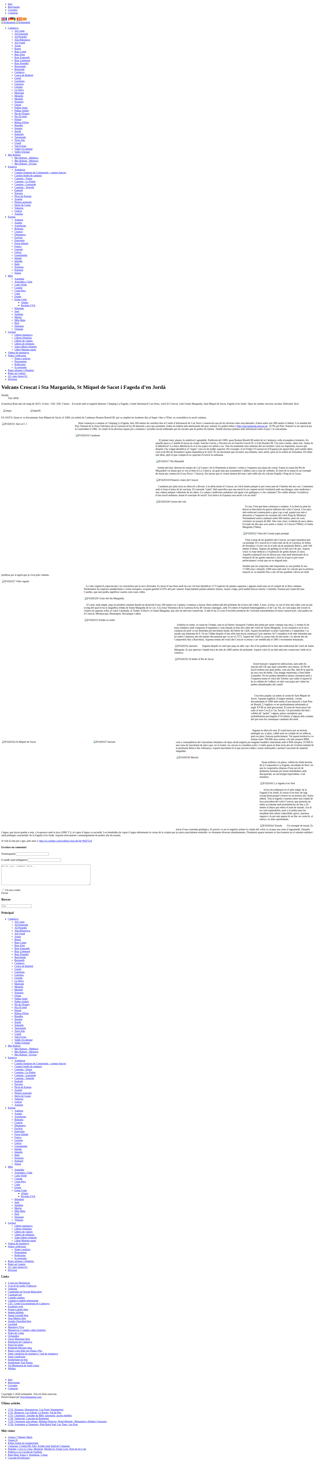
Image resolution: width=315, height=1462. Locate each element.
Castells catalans (16, 1297)
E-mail (14, 859)
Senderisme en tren (18, 1359)
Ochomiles (13, 1336)
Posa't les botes (15, 1344)
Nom (8, 853)
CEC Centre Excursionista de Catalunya (29, 1303)
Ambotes (12, 1288)
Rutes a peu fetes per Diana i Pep (25, 1350)
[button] (13, 28)
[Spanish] (20, 18)
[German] (12, 18)
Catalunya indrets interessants (23, 1300)
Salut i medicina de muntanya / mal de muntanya (33, 1353)
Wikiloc (12, 1368)
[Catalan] (25, 18)
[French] (8, 18)
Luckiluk (12, 1324)
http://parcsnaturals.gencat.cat (252, 426)
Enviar (4, 893)
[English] (3, 18)
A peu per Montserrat (19, 1282)
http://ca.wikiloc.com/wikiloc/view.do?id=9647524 (65, 840)
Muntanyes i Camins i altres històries (27, 1330)
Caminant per (15, 1294)
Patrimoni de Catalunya (20, 1342)
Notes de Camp (16, 1333)
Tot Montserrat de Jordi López (23, 1365)
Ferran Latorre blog (18, 1309)
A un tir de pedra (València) (22, 1285)
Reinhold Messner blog (20, 1347)
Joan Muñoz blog (17, 1318)
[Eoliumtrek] (15, 22)
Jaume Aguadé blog (18, 1315)
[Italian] (16, 18)
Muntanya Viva (16, 1327)
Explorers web (15, 1306)
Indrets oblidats (16, 1312)
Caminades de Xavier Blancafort (25, 1291)
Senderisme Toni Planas (20, 1362)
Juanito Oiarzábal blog (19, 1321)
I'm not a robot (12, 890)
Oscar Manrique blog (19, 1339)
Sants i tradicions (16, 1356)
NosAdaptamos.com (30, 1397)
